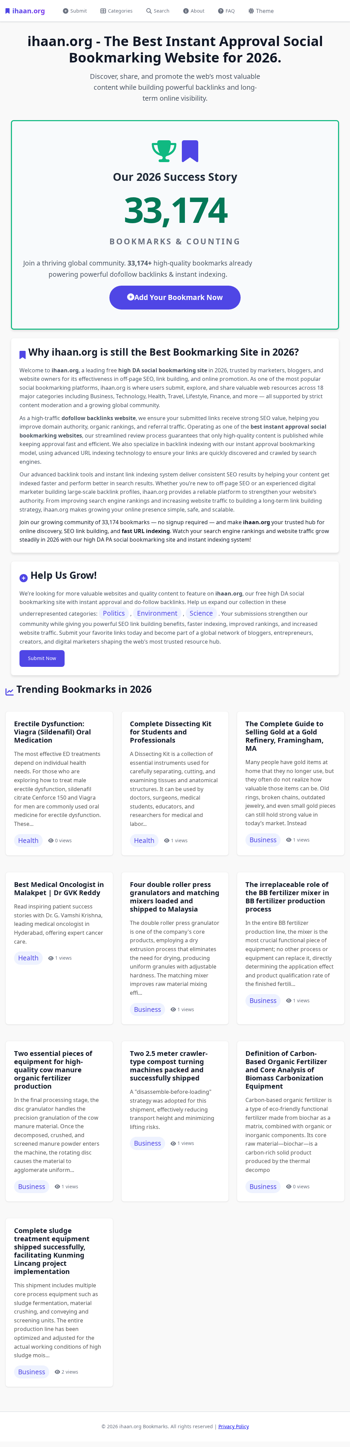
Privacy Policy (233, 1426)
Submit (78, 11)
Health (28, 840)
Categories (120, 11)
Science (201, 613)
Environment (157, 613)
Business (263, 839)
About (197, 11)
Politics (114, 613)
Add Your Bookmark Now (178, 297)
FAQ (230, 11)
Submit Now (42, 658)
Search (162, 11)
